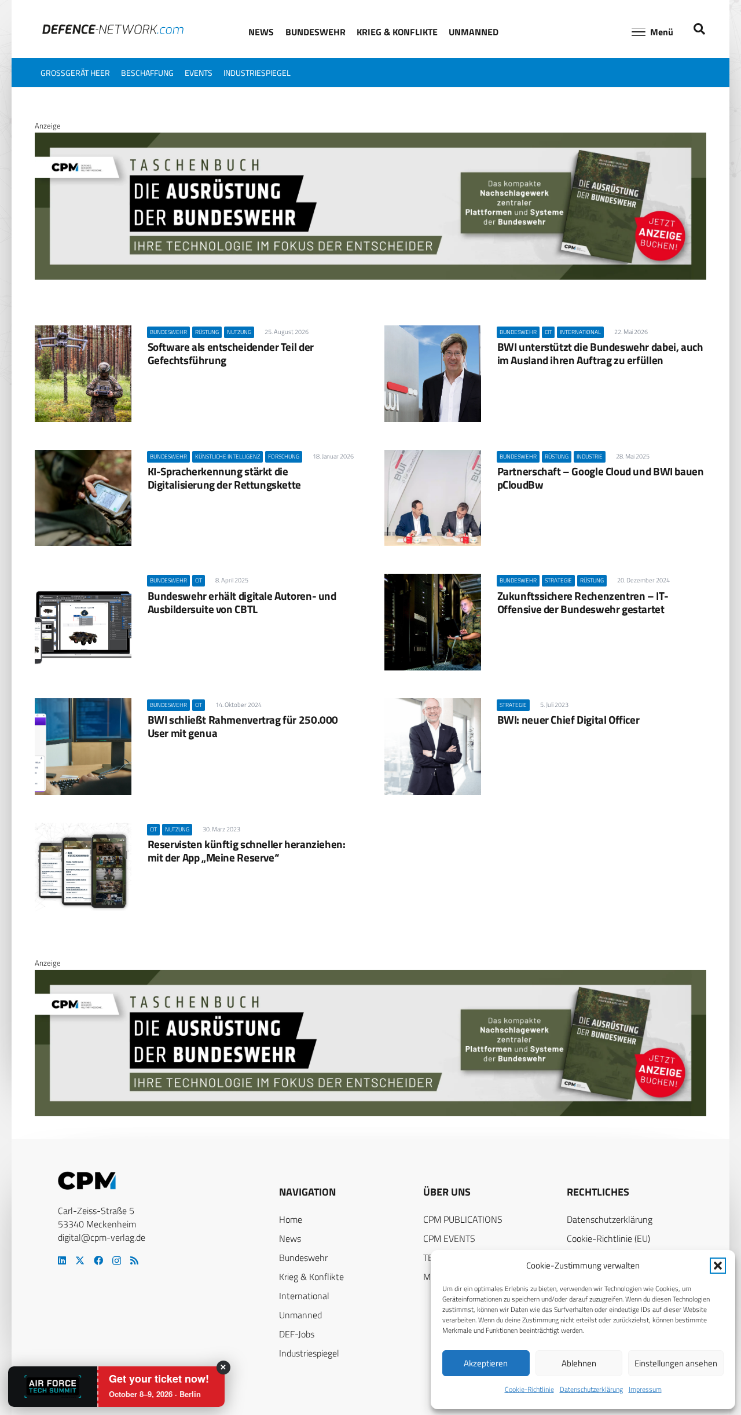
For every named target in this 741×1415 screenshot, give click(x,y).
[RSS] (134, 1260)
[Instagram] (116, 1261)
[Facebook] (98, 1260)
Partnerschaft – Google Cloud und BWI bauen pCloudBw (600, 478)
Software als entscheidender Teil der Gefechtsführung (231, 353)
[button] (718, 1265)
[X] (80, 1260)
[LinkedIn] (62, 1260)
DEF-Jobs (296, 1334)
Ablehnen (579, 1363)
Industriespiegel (309, 1353)
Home (290, 1219)
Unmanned (300, 1315)
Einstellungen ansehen (675, 1363)
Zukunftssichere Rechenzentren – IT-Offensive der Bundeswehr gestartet (583, 602)
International (304, 1296)
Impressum (645, 1389)
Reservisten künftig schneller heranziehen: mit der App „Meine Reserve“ (247, 850)
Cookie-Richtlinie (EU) (608, 1238)
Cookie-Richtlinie (529, 1389)
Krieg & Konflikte (311, 1277)
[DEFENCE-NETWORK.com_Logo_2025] (113, 29)
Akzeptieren (486, 1363)
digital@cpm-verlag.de (101, 1237)
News (290, 1238)
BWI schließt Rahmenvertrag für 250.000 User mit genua (243, 726)
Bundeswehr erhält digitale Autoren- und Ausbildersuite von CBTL (242, 602)
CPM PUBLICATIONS (462, 1219)
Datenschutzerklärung (591, 1389)
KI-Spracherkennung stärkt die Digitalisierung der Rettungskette (224, 478)
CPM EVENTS (449, 1238)
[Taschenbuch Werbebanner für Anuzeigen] (370, 277)
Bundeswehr (303, 1257)
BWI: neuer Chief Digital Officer (568, 719)
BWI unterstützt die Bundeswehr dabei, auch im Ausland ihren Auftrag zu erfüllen (600, 353)
